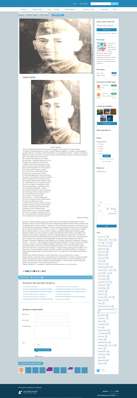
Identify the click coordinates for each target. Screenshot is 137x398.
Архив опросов (110, 159)
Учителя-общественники (30, 286)
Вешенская (101, 240)
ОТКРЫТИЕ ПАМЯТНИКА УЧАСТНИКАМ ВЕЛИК (70, 289)
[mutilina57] (21, 370)
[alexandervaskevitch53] (35, 370)
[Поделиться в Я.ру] (24, 270)
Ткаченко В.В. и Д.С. (103, 282)
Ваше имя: (25, 314)
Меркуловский (102, 258)
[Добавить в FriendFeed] (39, 270)
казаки (107, 243)
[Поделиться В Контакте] (26, 270)
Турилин (100, 321)
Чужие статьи (101, 75)
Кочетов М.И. (101, 315)
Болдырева (101, 270)
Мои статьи (100, 73)
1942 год (111, 345)
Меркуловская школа (103, 246)
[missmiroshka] (85, 370)
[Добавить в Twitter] (30, 270)
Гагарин (100, 273)
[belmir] (70, 370)
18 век (99, 327)
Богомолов (101, 297)
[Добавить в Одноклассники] (32, 270)
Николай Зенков (102, 351)
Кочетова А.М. (102, 237)
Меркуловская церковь (104, 267)
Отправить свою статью (103, 33)
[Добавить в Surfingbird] (45, 270)
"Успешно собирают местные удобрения (66, 286)
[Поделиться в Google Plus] (43, 270)
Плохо (100, 151)
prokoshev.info (114, 393)
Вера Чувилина (102, 249)
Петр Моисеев (101, 252)
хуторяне (110, 270)
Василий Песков (102, 276)
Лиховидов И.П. (102, 285)
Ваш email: (25, 320)
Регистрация (83, 3)
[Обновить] (115, 202)
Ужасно (101, 153)
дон (108, 273)
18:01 (114, 93)
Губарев (100, 261)
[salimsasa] (63, 370)
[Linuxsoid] (49, 370)
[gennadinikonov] (56, 370)
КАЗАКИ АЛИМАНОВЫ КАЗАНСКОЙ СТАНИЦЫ (37, 289)
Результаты (102, 159)
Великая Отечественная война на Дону (106, 309)
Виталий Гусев (102, 264)
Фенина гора (101, 336)
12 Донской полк (102, 354)
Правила (114, 33)
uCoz (117, 395)
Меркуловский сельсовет (104, 306)
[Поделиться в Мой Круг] (41, 270)
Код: (23, 343)
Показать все (107, 123)
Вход (74, 3)
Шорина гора (101, 255)
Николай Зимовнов (103, 342)
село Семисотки (102, 279)
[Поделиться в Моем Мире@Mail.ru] (34, 270)
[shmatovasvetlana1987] (78, 370)
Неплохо (101, 148)
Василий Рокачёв (102, 330)
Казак (110, 297)
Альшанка (100, 339)
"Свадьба (104, 93)
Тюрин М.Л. (101, 294)
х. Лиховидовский (102, 333)
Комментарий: (26, 326)
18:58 (114, 85)
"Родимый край (106, 85)
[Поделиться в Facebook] (28, 270)
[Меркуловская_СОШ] (42, 370)
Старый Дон (101, 291)
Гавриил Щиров (102, 288)
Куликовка (100, 363)
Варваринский (101, 360)
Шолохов (110, 240)
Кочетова (100, 348)
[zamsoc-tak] (28, 370)
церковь (100, 357)
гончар (99, 303)
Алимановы (101, 345)
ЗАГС (99, 243)
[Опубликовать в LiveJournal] (36, 270)
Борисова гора (101, 300)
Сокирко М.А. (101, 318)
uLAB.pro (111, 391)
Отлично (101, 144)
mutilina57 (36, 277)
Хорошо (101, 146)
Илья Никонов (101, 324)
